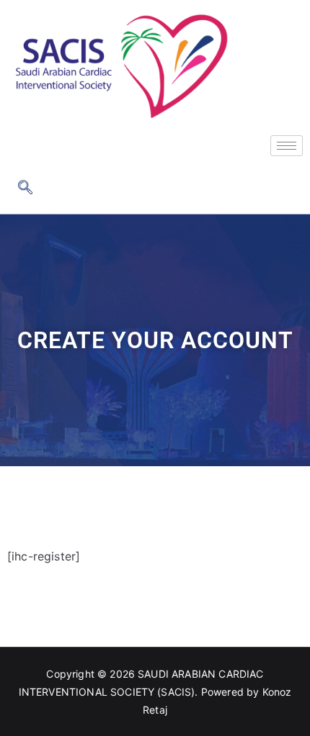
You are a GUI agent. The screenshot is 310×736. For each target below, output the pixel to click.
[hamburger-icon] (286, 145)
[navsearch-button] (25, 188)
